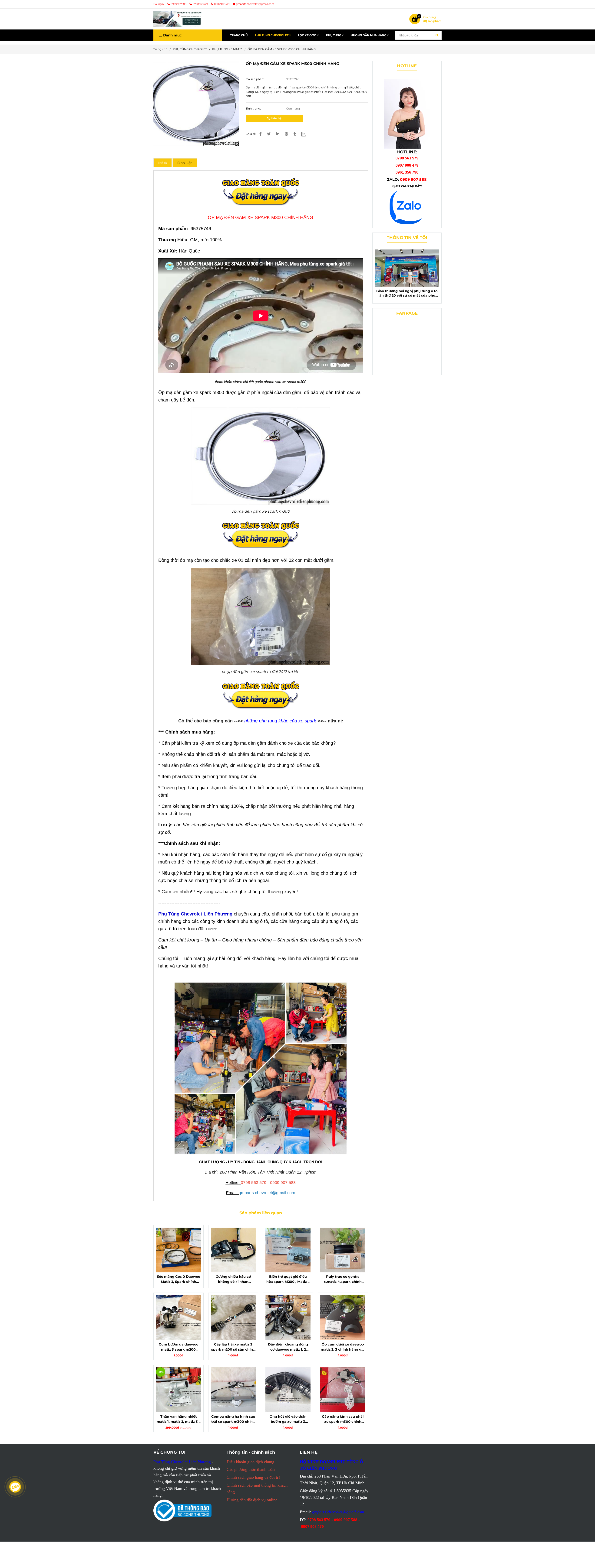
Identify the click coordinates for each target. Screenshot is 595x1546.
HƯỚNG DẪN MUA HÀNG (369, 35)
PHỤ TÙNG (334, 35)
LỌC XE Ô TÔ (307, 35)
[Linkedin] (278, 134)
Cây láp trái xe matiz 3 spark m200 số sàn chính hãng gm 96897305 (233, 1347)
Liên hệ (275, 118)
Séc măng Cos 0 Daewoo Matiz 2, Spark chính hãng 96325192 (178, 1279)
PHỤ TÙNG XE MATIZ (227, 49)
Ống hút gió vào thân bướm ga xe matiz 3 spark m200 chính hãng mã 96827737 (288, 1419)
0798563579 (200, 4)
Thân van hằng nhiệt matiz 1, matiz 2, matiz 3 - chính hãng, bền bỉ (178, 1419)
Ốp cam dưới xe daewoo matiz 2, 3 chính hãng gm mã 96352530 (343, 1347)
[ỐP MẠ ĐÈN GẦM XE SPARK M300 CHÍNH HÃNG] (177, 19)
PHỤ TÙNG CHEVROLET (272, 35)
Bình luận (184, 163)
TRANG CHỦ (239, 35)
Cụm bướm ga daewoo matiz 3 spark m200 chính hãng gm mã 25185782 (178, 1347)
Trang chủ (160, 49)
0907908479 (222, 4)
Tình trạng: (253, 108)
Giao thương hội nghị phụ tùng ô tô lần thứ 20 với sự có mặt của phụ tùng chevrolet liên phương (406, 293)
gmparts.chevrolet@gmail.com (255, 4)
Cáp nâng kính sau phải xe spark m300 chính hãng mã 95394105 (343, 1419)
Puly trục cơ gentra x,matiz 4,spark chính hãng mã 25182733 (343, 1279)
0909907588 (179, 4)
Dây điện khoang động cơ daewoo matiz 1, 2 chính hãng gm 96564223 (288, 1347)
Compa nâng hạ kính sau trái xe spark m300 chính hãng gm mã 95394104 (233, 1419)
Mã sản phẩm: (256, 79)
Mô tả (162, 163)
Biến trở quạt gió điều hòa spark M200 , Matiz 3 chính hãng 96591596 (288, 1279)
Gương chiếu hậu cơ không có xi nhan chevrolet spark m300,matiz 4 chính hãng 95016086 (233, 1279)
